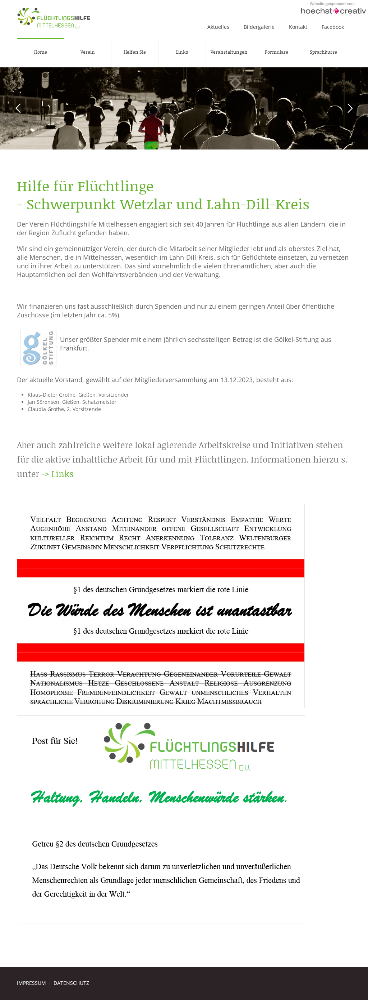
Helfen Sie (135, 52)
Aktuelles (218, 26)
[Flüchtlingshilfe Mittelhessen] (54, 18)
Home (40, 52)
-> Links (57, 473)
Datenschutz (71, 982)
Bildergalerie (259, 26)
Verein (87, 52)
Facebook (333, 26)
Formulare (276, 52)
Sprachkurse (323, 52)
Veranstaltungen (229, 52)
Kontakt (298, 26)
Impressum (31, 982)
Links (182, 52)
